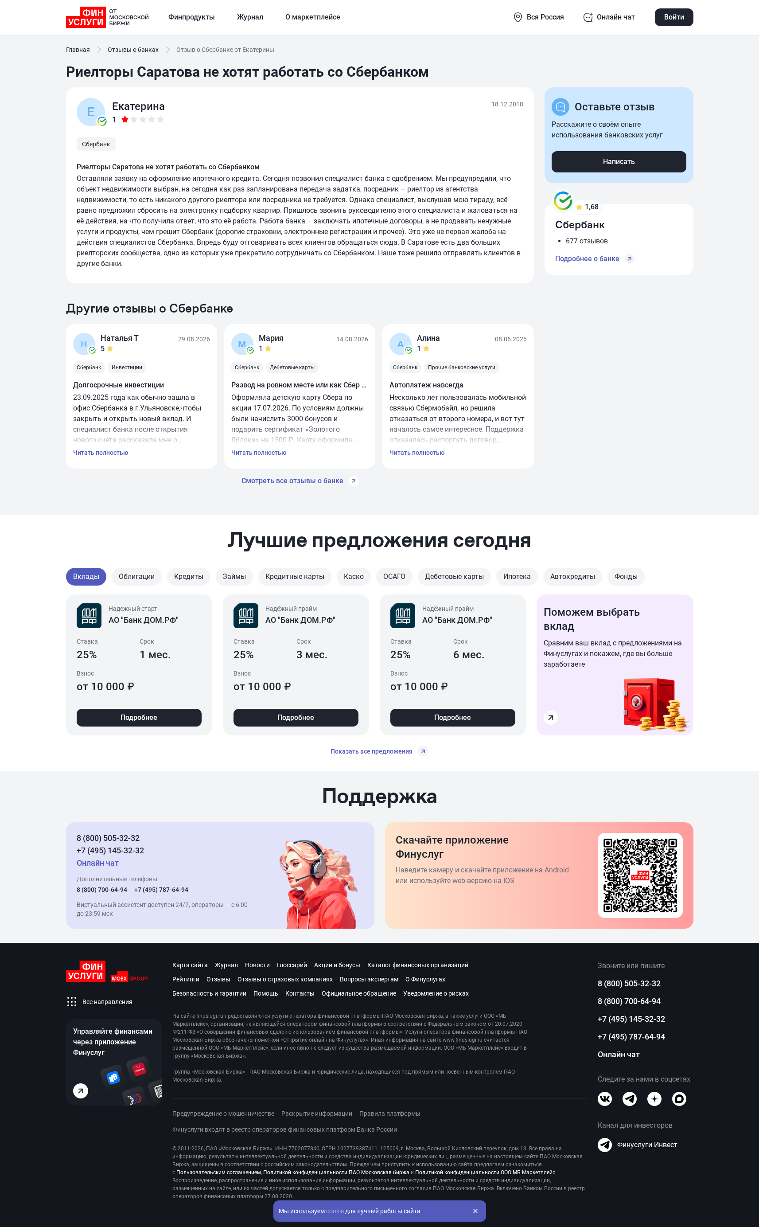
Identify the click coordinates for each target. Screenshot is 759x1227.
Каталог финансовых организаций (417, 965)
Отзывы (218, 979)
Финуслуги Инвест (647, 1145)
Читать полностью (100, 452)
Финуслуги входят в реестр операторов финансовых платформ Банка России (284, 1129)
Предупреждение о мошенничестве (223, 1113)
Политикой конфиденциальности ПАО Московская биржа (336, 1172)
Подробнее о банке (587, 258)
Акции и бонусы (337, 965)
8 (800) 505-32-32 (108, 838)
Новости (257, 965)
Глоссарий (292, 965)
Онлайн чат (619, 1054)
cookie (335, 1211)
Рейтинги (185, 979)
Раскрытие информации (316, 1113)
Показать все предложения (372, 751)
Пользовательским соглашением (218, 1172)
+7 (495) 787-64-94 (161, 889)
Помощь (265, 993)
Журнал (226, 965)
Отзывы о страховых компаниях (285, 979)
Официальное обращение (359, 993)
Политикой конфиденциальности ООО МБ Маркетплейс (485, 1172)
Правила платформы (389, 1113)
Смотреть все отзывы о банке (292, 481)
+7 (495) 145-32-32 (110, 850)
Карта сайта (190, 965)
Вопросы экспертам (369, 979)
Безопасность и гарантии (209, 993)
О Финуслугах (425, 979)
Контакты (300, 993)
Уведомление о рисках (436, 993)
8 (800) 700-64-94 (102, 889)
